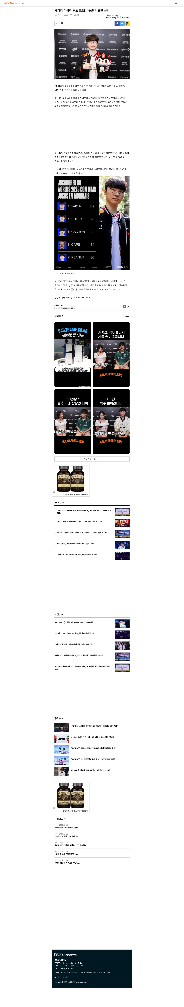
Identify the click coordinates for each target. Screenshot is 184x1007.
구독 (128, 307)
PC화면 (65, 977)
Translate (126, 17)
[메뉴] (181, 3)
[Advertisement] (92, 129)
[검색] (176, 3)
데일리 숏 (58, 316)
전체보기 (126, 316)
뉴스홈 (56, 977)
